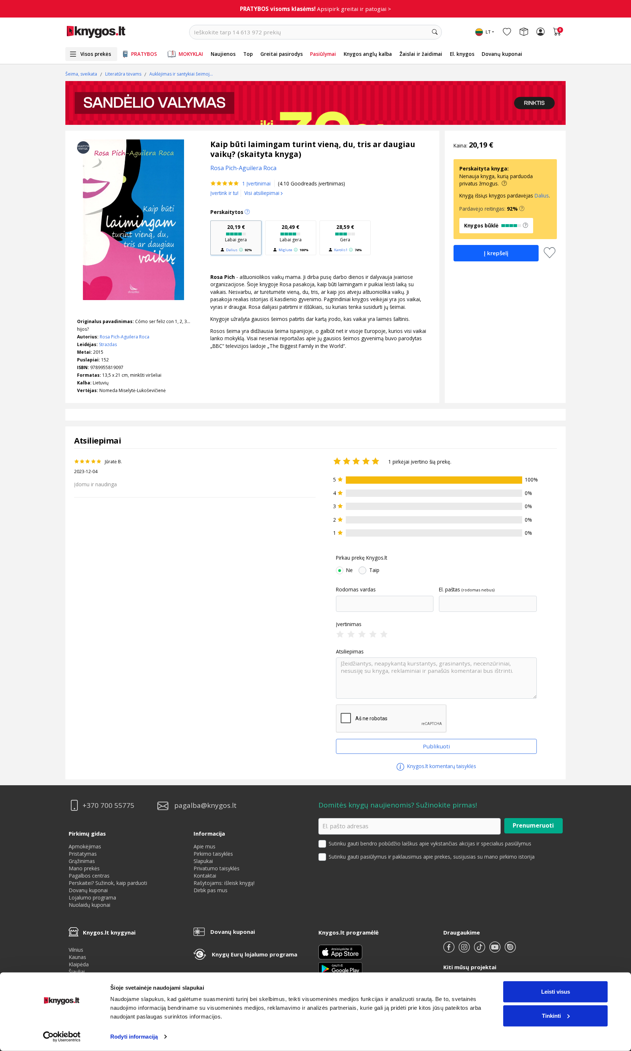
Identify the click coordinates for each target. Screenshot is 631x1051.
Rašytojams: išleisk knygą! (224, 882)
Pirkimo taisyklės (213, 853)
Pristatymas (83, 853)
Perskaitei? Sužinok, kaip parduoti (108, 882)
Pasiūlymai (323, 53)
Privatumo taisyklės (217, 868)
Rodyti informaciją (134, 1036)
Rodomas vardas (356, 589)
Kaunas (77, 957)
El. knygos (462, 53)
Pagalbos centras (89, 875)
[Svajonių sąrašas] (507, 32)
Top (248, 53)
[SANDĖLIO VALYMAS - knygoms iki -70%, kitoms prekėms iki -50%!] (315, 103)
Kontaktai (205, 875)
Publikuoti (436, 746)
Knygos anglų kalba (368, 53)
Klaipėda (79, 964)
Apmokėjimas (85, 846)
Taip (374, 570)
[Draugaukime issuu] (510, 950)
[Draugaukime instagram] (465, 950)
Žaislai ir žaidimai (420, 53)
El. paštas (449, 589)
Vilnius (76, 949)
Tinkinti (551, 1015)
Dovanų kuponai (502, 53)
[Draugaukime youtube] (495, 950)
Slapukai (203, 861)
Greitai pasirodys (281, 53)
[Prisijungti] (540, 32)
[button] (521, 208)
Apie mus (204, 846)
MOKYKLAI (191, 53)
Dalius (231, 250)
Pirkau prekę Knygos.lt (361, 558)
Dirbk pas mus (210, 890)
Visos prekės (95, 53)
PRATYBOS (144, 53)
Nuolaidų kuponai (89, 904)
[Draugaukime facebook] (449, 950)
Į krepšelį (496, 253)
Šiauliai (77, 971)
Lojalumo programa (92, 897)
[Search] (434, 32)
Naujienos (223, 53)
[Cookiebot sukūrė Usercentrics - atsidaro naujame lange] (62, 1036)
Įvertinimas (349, 624)
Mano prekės (84, 868)
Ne (349, 570)
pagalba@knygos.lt (205, 805)
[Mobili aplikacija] (340, 968)
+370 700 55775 (108, 805)
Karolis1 (340, 250)
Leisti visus (555, 992)
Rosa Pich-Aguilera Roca (124, 337)
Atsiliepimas (350, 651)
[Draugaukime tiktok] (480, 950)
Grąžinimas (82, 861)
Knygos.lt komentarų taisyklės (441, 766)
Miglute (285, 250)
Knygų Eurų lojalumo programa (254, 954)
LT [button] (488, 32)
